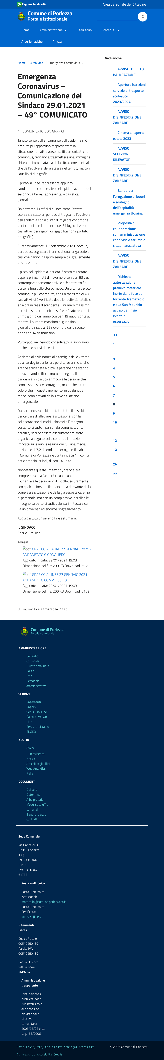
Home (25, 29)
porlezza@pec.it (32, 916)
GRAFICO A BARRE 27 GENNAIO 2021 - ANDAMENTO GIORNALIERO (57, 551)
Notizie (31, 758)
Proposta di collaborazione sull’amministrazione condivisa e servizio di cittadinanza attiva (129, 234)
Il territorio (84, 29)
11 (115, 431)
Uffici (29, 675)
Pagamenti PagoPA (33, 704)
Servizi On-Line (36, 711)
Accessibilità (86, 1046)
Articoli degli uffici (38, 763)
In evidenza (37, 753)
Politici (30, 670)
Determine (33, 794)
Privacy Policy (34, 1046)
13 (115, 450)
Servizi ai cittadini (37, 726)
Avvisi (30, 747)
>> (115, 473)
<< (115, 335)
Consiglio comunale (32, 658)
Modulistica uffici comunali (37, 807)
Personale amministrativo (36, 683)
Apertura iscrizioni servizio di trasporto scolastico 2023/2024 (129, 93)
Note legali (70, 1046)
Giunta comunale (37, 665)
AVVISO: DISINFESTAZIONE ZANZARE (127, 117)
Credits (58, 1054)
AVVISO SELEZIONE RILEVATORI (122, 154)
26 (115, 464)
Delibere (31, 789)
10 (115, 422)
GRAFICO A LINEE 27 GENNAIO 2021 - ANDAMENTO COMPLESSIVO (56, 577)
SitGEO (31, 731)
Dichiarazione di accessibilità (34, 1054)
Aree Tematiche (32, 41)
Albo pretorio (34, 799)
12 (115, 440)
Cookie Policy (53, 1046)
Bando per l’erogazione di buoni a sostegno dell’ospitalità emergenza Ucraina (129, 202)
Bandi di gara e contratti (36, 817)
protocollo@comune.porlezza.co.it (43, 901)
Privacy (58, 41)
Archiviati (37, 62)
